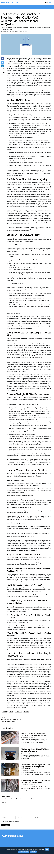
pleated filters (26, 711)
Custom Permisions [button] (24, 851)
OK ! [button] (47, 849)
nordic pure (5, 711)
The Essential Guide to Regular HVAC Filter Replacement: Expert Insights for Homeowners (35, 766)
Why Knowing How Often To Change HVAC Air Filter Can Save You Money (35, 782)
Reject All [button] (33, 851)
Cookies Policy (41, 849)
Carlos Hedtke (5, 31)
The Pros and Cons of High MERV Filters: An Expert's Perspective (35, 750)
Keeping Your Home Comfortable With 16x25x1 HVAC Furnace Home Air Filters (34, 734)
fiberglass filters (19, 711)
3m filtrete (11, 711)
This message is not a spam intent (10, 821)
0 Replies (25, 31)
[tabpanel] (26, 44)
